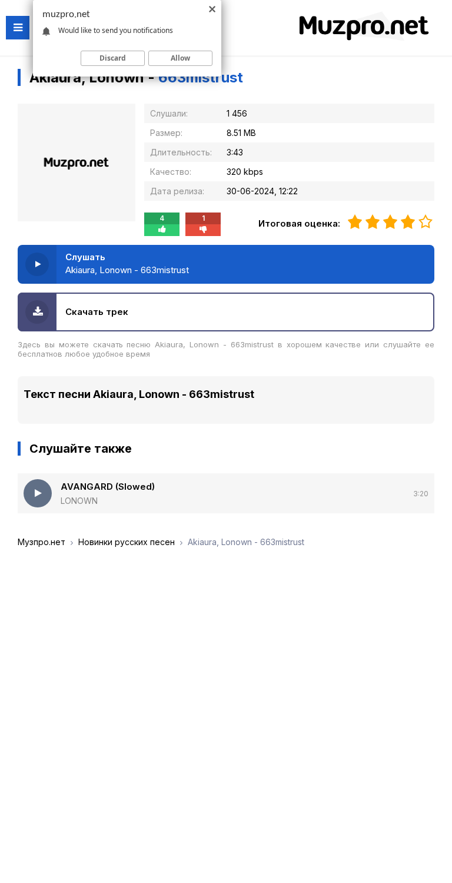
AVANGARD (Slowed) (108, 486)
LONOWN (79, 501)
